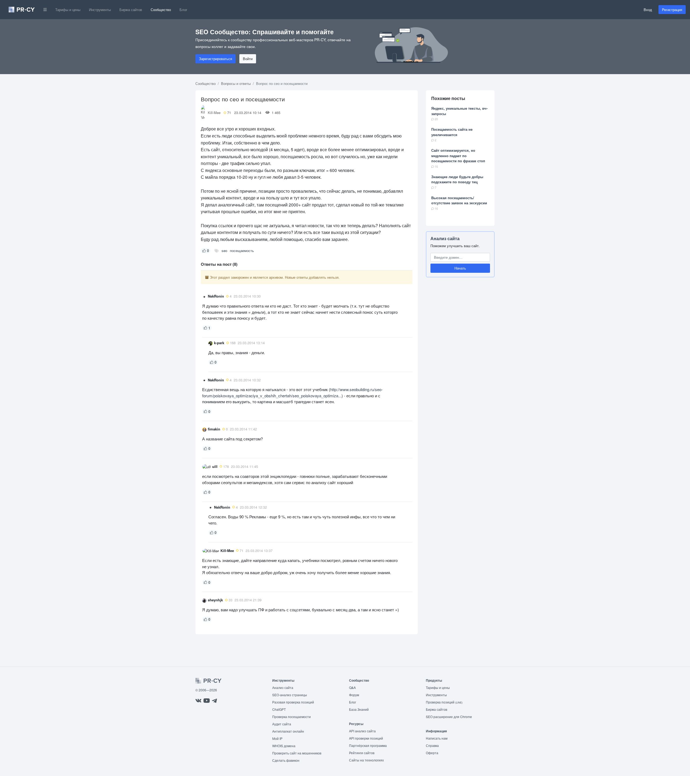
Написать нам (436, 738)
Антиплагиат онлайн (288, 731)
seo (224, 250)
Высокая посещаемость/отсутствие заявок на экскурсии (459, 200)
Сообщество (161, 9)
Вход (648, 9)
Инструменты (100, 9)
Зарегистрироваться (215, 58)
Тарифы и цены (67, 9)
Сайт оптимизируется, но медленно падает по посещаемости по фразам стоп (458, 155)
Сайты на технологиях (366, 760)
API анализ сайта (362, 731)
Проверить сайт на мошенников (296, 753)
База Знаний (359, 709)
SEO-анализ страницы (289, 694)
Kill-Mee (214, 112)
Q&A (352, 687)
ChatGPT (279, 709)
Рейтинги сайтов (361, 752)
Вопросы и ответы (236, 83)
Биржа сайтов (130, 9)
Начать (460, 268)
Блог (183, 9)
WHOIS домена (283, 745)
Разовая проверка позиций (293, 702)
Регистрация (672, 9)
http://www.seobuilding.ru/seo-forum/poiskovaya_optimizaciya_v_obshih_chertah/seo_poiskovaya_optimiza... (292, 392)
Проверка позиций (444, 702)
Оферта (432, 752)
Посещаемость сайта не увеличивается (451, 132)
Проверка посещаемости (291, 716)
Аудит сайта (281, 724)
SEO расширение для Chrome (449, 716)
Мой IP (277, 738)
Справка (432, 745)
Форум (354, 694)
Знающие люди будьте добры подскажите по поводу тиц (457, 179)
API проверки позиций (366, 738)
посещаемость (242, 250)
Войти (248, 58)
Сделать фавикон (285, 760)
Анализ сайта (445, 238)
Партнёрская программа (368, 745)
